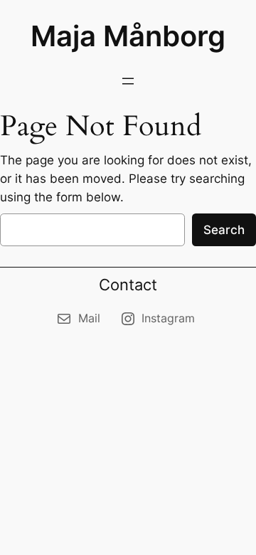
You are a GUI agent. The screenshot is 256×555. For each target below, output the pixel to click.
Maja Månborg (128, 35)
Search (224, 230)
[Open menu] (128, 81)
